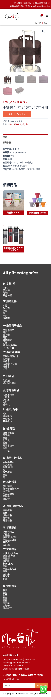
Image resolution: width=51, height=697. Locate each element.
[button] (43, 31)
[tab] (25, 137)
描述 (5, 137)
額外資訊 (7, 142)
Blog (45, 23)
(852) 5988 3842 (21, 662)
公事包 (6, 102)
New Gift (38, 23)
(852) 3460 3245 (27, 659)
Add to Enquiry (17, 114)
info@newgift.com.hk (19, 668)
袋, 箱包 (23, 102)
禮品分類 (14, 102)
